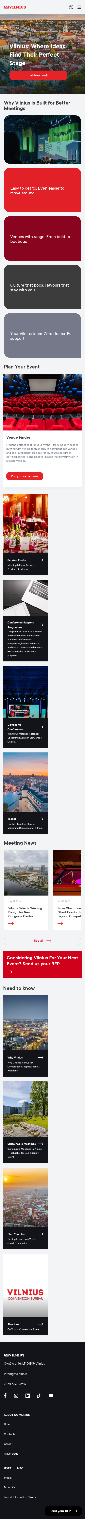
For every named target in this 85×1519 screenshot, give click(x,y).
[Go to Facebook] (7, 1396)
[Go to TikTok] (40, 1396)
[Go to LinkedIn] (28, 1396)
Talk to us (34, 75)
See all (38, 940)
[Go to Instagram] (17, 1396)
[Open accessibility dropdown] (71, 7)
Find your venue (20, 476)
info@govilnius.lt (15, 1374)
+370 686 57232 (15, 1384)
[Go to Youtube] (51, 1396)
